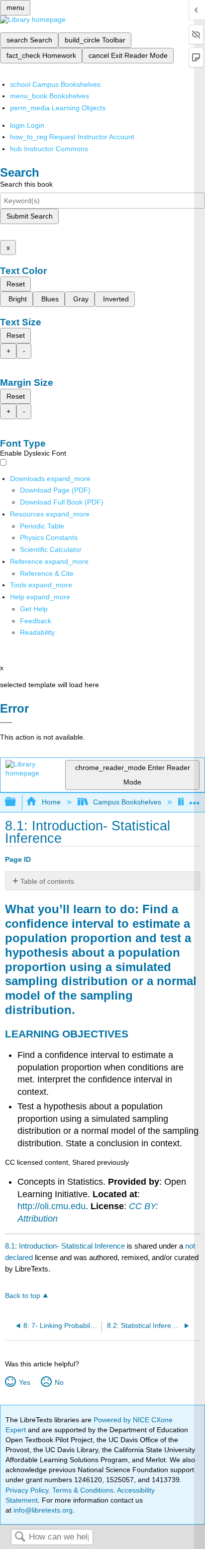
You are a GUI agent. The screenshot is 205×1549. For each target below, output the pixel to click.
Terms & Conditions (82, 1490)
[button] (35, 621)
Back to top (22, 1295)
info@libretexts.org (42, 1510)
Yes (24, 1382)
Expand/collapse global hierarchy (17, 802)
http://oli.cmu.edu (51, 1206)
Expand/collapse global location (194, 799)
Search (20, 1537)
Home (51, 802)
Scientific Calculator (51, 549)
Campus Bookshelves (127, 802)
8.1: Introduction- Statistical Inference (65, 1246)
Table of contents (47, 881)
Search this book (26, 184)
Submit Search (29, 216)
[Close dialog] (6, 722)
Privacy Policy (26, 1490)
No (59, 1382)
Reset (15, 284)
